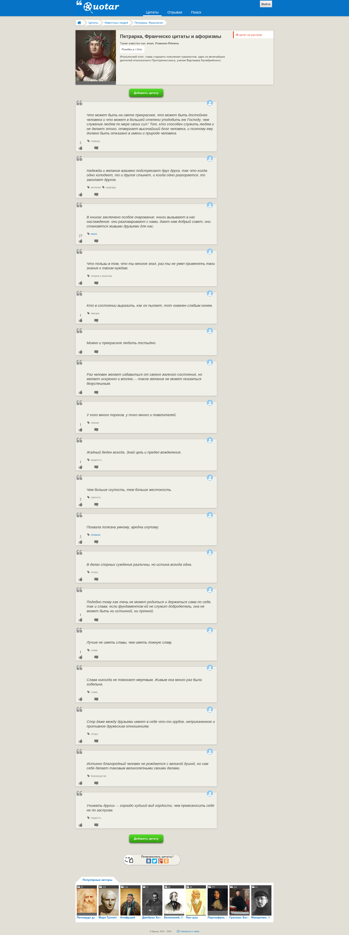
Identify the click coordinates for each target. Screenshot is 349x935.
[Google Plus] (160, 861)
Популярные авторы (97, 880)
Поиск (196, 12)
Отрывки (174, 12)
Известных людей (116, 22)
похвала (95, 534)
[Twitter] (154, 861)
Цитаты (152, 12)
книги (94, 233)
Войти (266, 4)
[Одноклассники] (166, 861)
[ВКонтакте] (148, 861)
